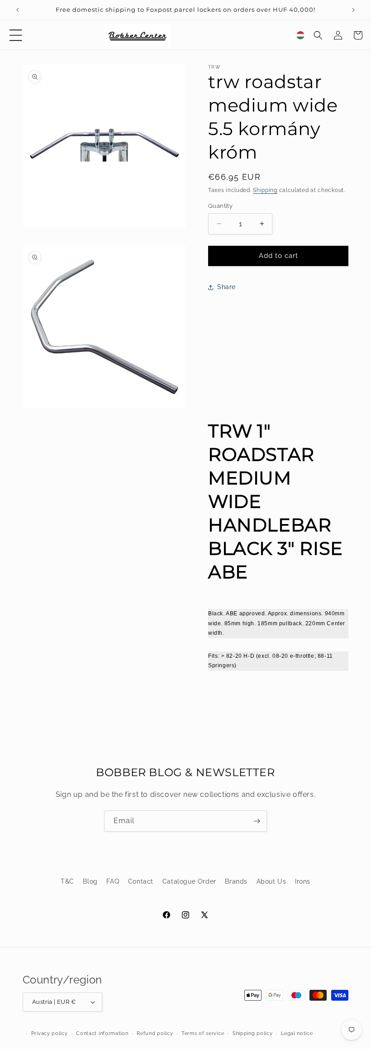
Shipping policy (253, 1033)
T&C (67, 881)
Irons (302, 881)
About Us (271, 881)
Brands (236, 881)
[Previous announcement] (18, 10)
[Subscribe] (256, 821)
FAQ (112, 881)
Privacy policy (49, 1033)
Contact (140, 881)
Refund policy (155, 1033)
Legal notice (297, 1033)
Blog (90, 881)
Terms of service (202, 1033)
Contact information (102, 1033)
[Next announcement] (353, 10)
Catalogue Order (189, 881)
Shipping (265, 190)
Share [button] (226, 286)
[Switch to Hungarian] (300, 35)
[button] (16, 35)
